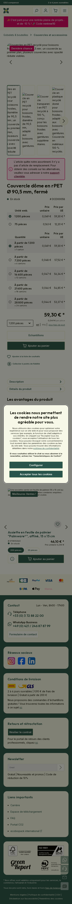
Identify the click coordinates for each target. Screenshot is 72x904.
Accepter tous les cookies (36, 474)
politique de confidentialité (46, 448)
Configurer (36, 465)
